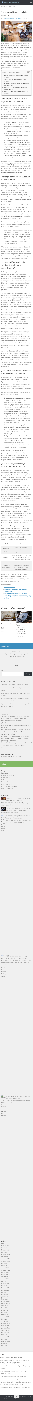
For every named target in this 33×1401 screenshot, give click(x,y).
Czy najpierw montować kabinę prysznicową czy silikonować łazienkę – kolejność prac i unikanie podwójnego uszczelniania (15, 738)
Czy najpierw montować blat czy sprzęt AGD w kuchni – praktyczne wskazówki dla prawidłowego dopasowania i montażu (16, 732)
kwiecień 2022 (5, 1288)
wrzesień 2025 (5, 1257)
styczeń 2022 (5, 1294)
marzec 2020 (5, 1343)
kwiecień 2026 (5, 1250)
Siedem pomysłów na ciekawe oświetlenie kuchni (7, 626)
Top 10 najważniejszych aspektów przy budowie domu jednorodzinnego (21, 629)
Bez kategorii (5, 773)
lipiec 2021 (4, 1308)
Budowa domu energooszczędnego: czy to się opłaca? (15, 1387)
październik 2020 (6, 1328)
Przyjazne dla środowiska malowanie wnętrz (18, 808)
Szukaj (3, 670)
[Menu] (30, 2)
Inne (2, 780)
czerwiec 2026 (5, 1245)
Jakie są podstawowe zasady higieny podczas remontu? (16, 76)
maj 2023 (4, 1263)
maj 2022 (4, 1286)
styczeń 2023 (5, 1268)
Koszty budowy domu (7, 782)
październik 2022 (6, 1274)
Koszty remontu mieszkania (9, 786)
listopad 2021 (5, 1299)
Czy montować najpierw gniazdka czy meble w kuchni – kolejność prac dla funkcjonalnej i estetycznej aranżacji (16, 745)
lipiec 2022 (4, 1281)
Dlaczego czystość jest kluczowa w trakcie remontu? (15, 80)
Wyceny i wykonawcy (7, 789)
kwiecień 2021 (5, 1314)
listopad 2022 (5, 1272)
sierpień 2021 (5, 1306)
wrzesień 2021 (5, 1303)
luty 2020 (4, 1346)
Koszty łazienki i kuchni (7, 784)
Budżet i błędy (5, 777)
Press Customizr (25, 1399)
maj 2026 (4, 1248)
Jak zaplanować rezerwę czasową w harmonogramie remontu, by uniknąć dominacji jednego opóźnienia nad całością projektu (16, 725)
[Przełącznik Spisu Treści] (27, 72)
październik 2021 (6, 1301)
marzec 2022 (5, 1290)
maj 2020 (4, 1339)
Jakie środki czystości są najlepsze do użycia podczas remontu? (15, 88)
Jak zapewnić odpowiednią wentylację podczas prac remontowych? (16, 84)
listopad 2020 (5, 1326)
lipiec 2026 (4, 1243)
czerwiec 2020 (5, 1337)
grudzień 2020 (5, 1323)
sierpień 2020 (5, 1332)
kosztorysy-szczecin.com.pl (13, 18)
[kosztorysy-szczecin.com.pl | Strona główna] (13, 2)
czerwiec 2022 (5, 1283)
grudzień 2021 (5, 1297)
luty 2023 (4, 1265)
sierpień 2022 (5, 1279)
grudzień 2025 (5, 1254)
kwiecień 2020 (5, 1341)
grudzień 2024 (5, 1261)
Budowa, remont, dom (8, 7)
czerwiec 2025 (5, 1259)
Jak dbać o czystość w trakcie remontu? (15, 593)
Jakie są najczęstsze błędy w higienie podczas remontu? (16, 92)
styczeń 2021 (5, 1321)
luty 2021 (4, 1319)
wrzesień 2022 (5, 1277)
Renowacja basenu (9, 587)
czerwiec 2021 (5, 1310)
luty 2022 (4, 1292)
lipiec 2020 (4, 1335)
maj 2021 (4, 1312)
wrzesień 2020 (5, 1330)
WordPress (12, 1399)
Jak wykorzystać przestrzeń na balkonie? (11, 1357)
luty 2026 (4, 1252)
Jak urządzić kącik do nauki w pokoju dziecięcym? (15, 685)
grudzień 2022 (5, 1270)
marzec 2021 (5, 1317)
